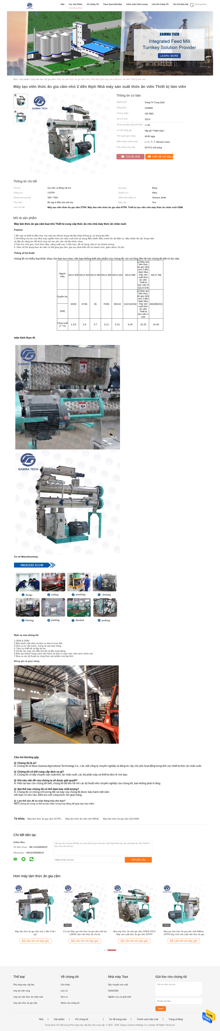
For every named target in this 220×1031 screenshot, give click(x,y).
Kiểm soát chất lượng (137, 4)
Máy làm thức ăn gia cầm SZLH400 (121, 818)
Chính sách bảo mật (147, 1019)
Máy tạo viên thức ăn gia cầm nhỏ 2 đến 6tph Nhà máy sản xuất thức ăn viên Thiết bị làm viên (101, 79)
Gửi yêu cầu (138, 859)
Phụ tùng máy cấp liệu (23, 984)
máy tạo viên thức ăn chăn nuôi (28, 997)
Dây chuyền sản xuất (118, 984)
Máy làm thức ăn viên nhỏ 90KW (81, 818)
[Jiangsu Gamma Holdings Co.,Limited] (29, 5)
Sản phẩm (59, 1019)
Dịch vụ (64, 997)
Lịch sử (64, 991)
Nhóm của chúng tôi (70, 1003)
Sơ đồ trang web (117, 1019)
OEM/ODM (113, 991)
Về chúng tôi (93, 4)
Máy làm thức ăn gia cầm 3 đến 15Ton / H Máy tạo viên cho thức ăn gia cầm (183, 933)
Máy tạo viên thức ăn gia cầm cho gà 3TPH (35, 931)
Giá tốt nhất (132, 156)
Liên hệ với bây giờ (162, 156)
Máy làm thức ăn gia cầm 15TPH (44, 818)
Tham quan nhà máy (112, 4)
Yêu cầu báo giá (180, 4)
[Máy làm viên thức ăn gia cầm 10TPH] (85, 906)
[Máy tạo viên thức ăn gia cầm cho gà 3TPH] (35, 906)
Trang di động (176, 1019)
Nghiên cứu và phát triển (119, 997)
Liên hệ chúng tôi (160, 4)
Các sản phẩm (75, 4)
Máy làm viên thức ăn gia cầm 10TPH (85, 931)
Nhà (62, 4)
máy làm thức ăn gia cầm (25, 1003)
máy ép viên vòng (21, 991)
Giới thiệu (65, 984)
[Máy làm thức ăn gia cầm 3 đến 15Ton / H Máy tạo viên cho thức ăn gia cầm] (184, 906)
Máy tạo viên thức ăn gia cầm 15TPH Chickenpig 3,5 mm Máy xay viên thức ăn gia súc (134, 933)
